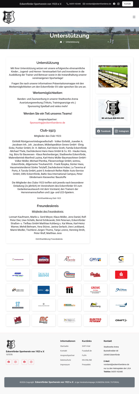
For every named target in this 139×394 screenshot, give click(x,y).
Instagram (124, 131)
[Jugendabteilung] (24, 362)
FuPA (84, 355)
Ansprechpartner (67, 355)
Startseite (64, 346)
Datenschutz (65, 360)
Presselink (86, 365)
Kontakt (127, 4)
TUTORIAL (114, 382)
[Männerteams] (8, 362)
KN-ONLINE (87, 360)
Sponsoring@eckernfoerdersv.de (47, 122)
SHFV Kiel (86, 346)
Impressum (65, 365)
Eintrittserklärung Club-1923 (49, 198)
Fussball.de (87, 351)
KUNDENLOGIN (102, 382)
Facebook (105, 131)
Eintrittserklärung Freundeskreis (49, 239)
